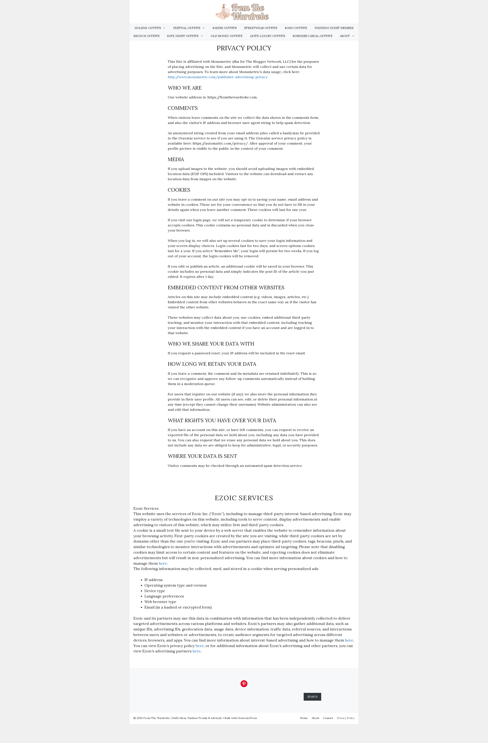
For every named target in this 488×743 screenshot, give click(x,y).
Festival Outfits (186, 28)
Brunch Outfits (146, 36)
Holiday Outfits (148, 28)
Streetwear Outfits (260, 28)
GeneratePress (247, 718)
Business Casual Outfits (312, 36)
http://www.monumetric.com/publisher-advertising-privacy (218, 77)
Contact (328, 718)
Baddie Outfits (225, 28)
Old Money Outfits (226, 36)
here (163, 563)
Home (304, 718)
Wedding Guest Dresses (334, 28)
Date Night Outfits (182, 36)
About (345, 36)
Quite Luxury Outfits (267, 36)
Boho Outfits (296, 28)
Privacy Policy (346, 718)
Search (312, 696)
